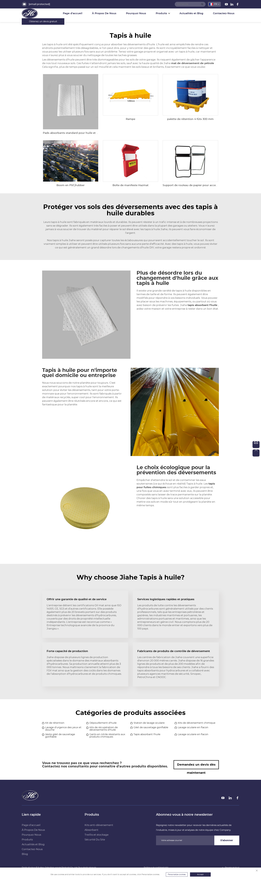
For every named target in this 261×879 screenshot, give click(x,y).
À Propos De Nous (104, 13)
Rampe (130, 119)
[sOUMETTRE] (202, 4)
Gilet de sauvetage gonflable (151, 727)
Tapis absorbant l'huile (147, 734)
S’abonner (226, 840)
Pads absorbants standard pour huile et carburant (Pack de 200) (85, 133)
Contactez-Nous (223, 13)
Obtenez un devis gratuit (43, 21)
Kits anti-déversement (99, 825)
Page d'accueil (72, 13)
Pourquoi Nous (136, 13)
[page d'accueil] (30, 799)
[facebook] (237, 5)
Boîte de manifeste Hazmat (130, 185)
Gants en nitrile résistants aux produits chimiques (107, 735)
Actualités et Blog (191, 13)
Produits (27, 839)
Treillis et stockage (96, 834)
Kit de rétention (54, 723)
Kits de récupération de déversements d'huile (103, 728)
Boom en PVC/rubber (70, 185)
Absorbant (91, 830)
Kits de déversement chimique (196, 723)
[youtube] (227, 5)
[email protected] (39, 4)
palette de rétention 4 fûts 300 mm (190, 119)
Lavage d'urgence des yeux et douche (63, 728)
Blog (25, 854)
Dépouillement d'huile (103, 723)
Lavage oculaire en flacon (193, 727)
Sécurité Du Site (95, 839)
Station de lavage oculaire (149, 723)
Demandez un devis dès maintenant (196, 766)
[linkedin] (232, 5)
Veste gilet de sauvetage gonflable (60, 735)
